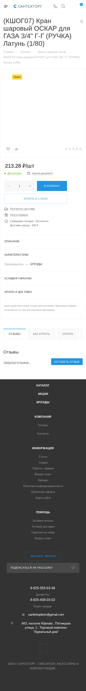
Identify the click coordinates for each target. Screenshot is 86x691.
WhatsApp (43, 648)
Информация (43, 448)
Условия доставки (43, 526)
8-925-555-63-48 (42, 591)
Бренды (43, 402)
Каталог (43, 385)
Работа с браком (43, 468)
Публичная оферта (43, 491)
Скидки (43, 462)
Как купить (41, 333)
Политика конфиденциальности (43, 486)
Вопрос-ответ (43, 474)
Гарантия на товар (43, 532)
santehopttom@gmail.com (46, 614)
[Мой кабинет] (71, 6)
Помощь (43, 512)
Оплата (67, 333)
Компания (43, 416)
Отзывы (15, 333)
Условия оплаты (43, 520)
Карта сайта (43, 497)
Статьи (43, 456)
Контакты (43, 433)
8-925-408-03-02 (42, 603)
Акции (43, 393)
